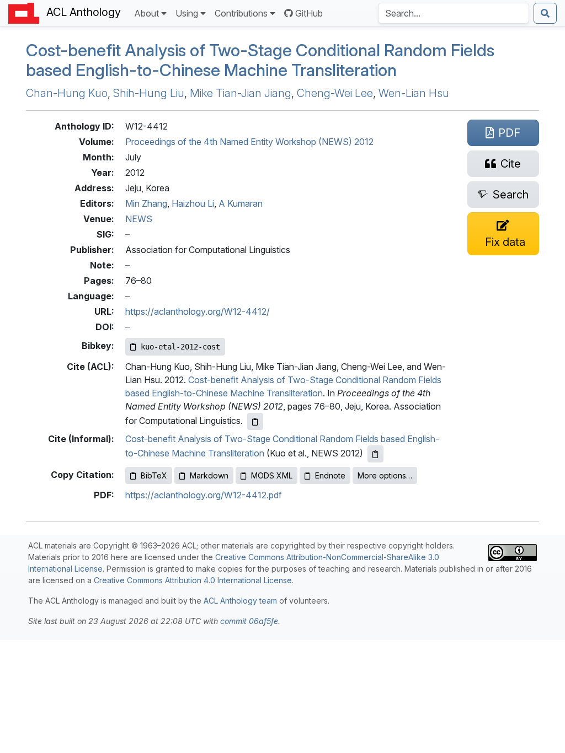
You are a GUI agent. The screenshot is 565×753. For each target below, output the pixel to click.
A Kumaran (240, 203)
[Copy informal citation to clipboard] (375, 453)
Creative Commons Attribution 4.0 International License (193, 580)
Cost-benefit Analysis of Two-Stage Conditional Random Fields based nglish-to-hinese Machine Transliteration (260, 60)
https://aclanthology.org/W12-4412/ (197, 311)
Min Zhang (146, 203)
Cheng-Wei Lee (335, 93)
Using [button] (186, 13)
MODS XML (271, 475)
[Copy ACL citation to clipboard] (255, 421)
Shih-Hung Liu (148, 93)
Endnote (330, 475)
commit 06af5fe (249, 621)
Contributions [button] (241, 13)
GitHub (309, 13)
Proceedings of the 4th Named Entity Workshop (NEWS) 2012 (249, 141)
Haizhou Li (193, 203)
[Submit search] (545, 13)
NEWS (138, 218)
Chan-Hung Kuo (67, 93)
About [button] (146, 13)
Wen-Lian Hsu (414, 93)
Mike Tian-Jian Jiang (240, 93)
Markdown (209, 475)
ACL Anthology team (240, 600)
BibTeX (154, 475)
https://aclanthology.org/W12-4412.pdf (203, 495)
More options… (385, 475)
